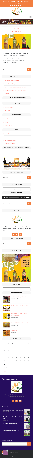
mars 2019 (7, 110)
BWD (10, 454)
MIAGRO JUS (16, 31)
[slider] (28, 197)
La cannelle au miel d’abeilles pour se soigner (16, 87)
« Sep (4, 371)
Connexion (7, 134)
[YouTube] (20, 234)
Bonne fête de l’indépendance (12, 84)
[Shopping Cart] (3, 452)
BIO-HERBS (7, 93)
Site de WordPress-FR (10, 143)
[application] (16, 197)
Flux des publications (10, 137)
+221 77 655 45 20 (25, 1)
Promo (6, 122)
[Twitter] (16, 234)
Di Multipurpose (12, 456)
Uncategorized (8, 125)
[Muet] (24, 197)
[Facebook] (13, 234)
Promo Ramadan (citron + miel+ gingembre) (15, 90)
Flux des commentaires (10, 140)
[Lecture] (4, 197)
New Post (16, 28)
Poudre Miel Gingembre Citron (12, 80)
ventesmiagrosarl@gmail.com (17, 3)
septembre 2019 (9, 107)
